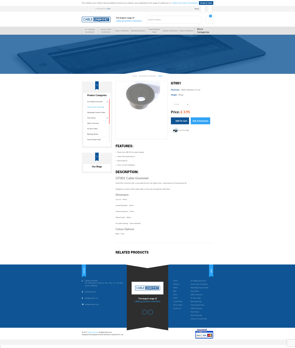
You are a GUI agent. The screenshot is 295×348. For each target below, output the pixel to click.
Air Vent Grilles (92, 129)
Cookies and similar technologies (184, 3)
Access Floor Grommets (106, 30)
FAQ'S (175, 298)
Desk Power (195, 312)
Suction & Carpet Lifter (199, 319)
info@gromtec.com (91, 298)
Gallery (175, 288)
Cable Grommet (92, 332)
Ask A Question (200, 120)
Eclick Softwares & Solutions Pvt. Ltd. (111, 334)
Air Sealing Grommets (90, 30)
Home (197, 9)
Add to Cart (181, 120)
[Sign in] (202, 9)
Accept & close (206, 3)
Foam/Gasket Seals (154, 30)
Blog (174, 291)
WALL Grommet (122, 31)
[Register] (209, 9)
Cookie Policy (178, 301)
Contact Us (177, 308)
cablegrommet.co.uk (92, 304)
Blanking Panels (138, 31)
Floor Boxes (91, 118)
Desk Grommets (186, 31)
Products (176, 284)
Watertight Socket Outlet (96, 112)
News (175, 294)
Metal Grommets (170, 31)
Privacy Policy (178, 305)
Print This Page (183, 130)
